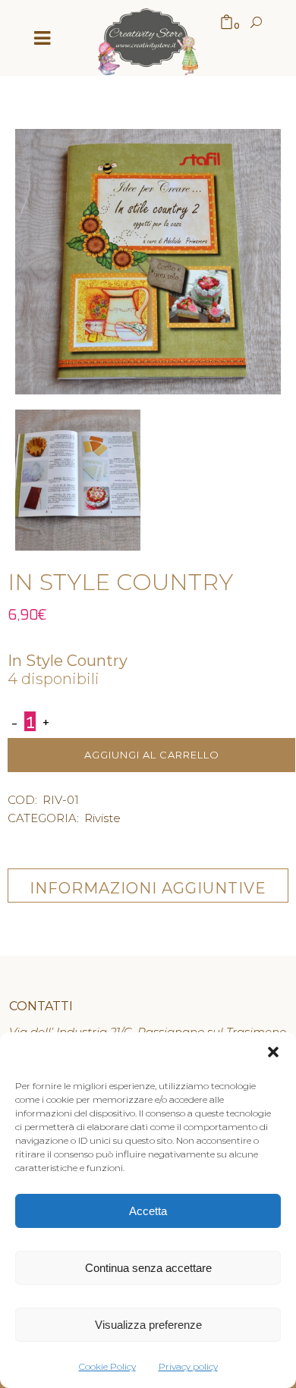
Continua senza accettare (148, 1267)
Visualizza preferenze (148, 1324)
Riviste (102, 818)
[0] (226, 23)
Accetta (148, 1210)
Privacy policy (188, 1366)
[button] (273, 1054)
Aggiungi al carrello (151, 755)
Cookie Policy (107, 1366)
